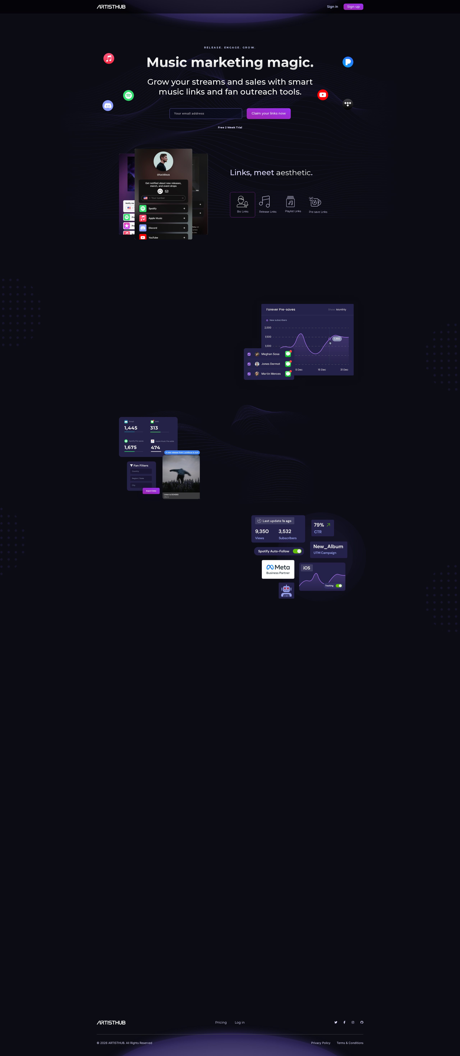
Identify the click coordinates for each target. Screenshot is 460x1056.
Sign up (353, 7)
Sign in (333, 7)
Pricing (221, 1022)
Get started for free (194, 954)
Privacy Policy (320, 1043)
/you (262, 233)
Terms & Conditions (350, 1043)
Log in (240, 1022)
